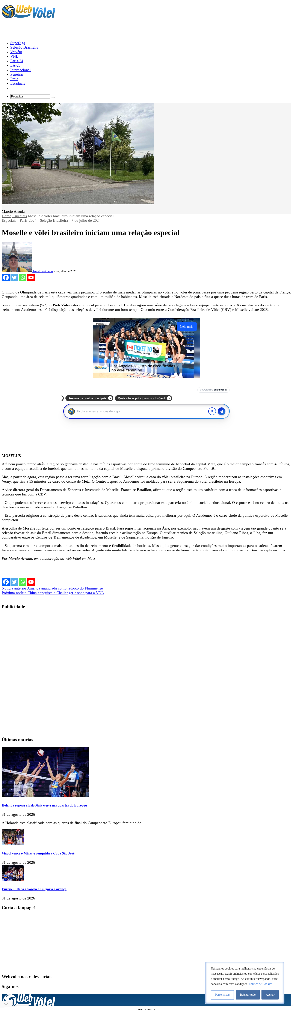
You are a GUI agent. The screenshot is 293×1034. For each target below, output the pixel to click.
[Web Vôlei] (28, 16)
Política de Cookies (260, 984)
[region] (244, 983)
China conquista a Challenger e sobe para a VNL (53, 593)
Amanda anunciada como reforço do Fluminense (52, 588)
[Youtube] (31, 277)
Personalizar (222, 994)
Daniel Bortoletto (42, 271)
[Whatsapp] (22, 277)
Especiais (19, 216)
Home (6, 216)
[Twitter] (14, 277)
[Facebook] (6, 277)
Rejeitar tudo (248, 994)
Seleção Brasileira (54, 220)
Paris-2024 (28, 220)
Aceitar (270, 994)
